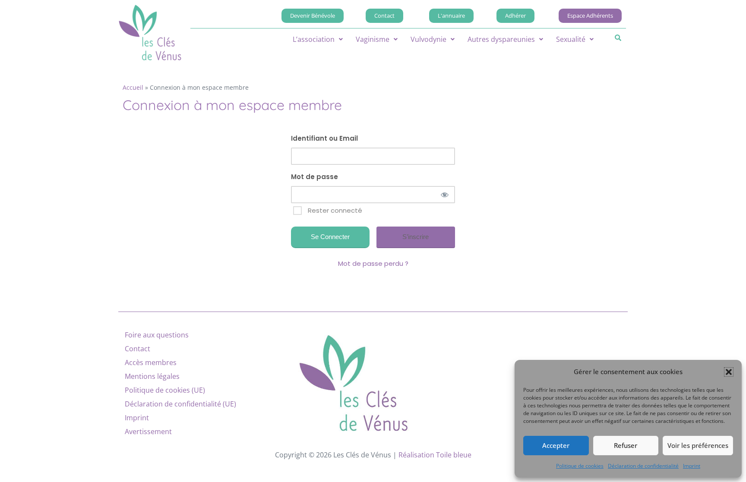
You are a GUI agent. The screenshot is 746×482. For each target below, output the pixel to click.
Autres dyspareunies (501, 39)
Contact (137, 348)
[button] (728, 372)
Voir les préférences (697, 445)
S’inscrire (415, 236)
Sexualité (570, 39)
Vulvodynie (428, 39)
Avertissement (148, 431)
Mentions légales (152, 376)
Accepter (555, 445)
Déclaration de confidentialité (643, 465)
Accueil (133, 87)
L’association (314, 39)
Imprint (691, 465)
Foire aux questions (157, 335)
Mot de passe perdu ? (373, 263)
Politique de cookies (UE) (165, 390)
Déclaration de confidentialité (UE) (180, 404)
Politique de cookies (580, 465)
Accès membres (151, 362)
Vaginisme (372, 39)
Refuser (625, 445)
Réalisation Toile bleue (434, 455)
